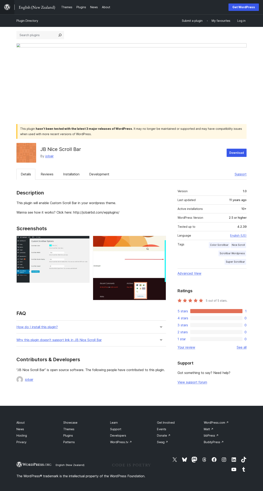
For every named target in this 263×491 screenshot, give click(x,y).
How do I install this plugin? (37, 327)
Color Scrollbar (219, 244)
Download (236, 152)
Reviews (47, 174)
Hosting (21, 435)
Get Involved (166, 422)
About (20, 422)
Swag (162, 442)
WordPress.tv (121, 442)
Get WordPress (243, 7)
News (20, 429)
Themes (68, 429)
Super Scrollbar (235, 261)
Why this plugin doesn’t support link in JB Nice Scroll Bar (59, 340)
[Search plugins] (60, 35)
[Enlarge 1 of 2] (84, 241)
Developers (118, 435)
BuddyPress (214, 442)
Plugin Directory (27, 20)
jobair (49, 156)
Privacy (21, 442)
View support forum (192, 382)
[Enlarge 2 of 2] (160, 241)
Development (99, 174)
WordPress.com (216, 422)
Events (161, 429)
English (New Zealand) (70, 465)
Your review (186, 347)
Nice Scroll (238, 244)
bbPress (211, 435)
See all (242, 347)
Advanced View (189, 273)
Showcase (70, 422)
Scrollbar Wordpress (232, 253)
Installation (71, 174)
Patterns (69, 442)
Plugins (68, 435)
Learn (114, 422)
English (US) (238, 235)
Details (26, 174)
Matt (208, 429)
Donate (164, 435)
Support (241, 174)
